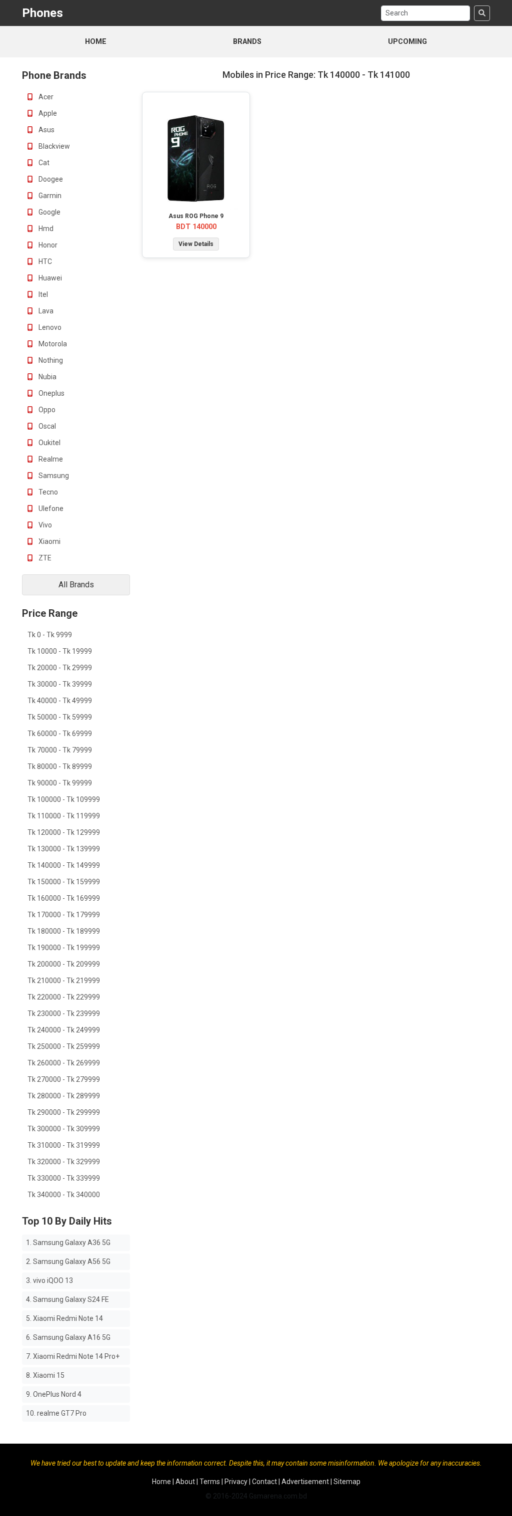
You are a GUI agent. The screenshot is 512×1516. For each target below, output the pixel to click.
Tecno (47, 492)
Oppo (46, 410)
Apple (47, 113)
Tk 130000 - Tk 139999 (64, 849)
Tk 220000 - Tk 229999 (64, 997)
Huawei (49, 278)
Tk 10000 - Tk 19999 (60, 651)
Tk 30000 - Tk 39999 (60, 684)
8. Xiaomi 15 (45, 1375)
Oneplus (50, 393)
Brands (247, 41)
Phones (42, 13)
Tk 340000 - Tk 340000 (64, 1195)
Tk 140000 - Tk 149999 (64, 865)
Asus (45, 130)
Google (48, 212)
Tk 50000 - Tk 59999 (60, 717)
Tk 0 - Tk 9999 (50, 635)
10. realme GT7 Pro (56, 1413)
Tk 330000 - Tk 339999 (64, 1178)
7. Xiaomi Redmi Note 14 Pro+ (73, 1356)
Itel (42, 294)
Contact (264, 1482)
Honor (47, 245)
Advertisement (305, 1482)
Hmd (45, 229)
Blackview (53, 146)
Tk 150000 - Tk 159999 (64, 882)
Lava (45, 311)
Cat (43, 163)
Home (95, 41)
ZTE (44, 558)
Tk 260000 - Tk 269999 (64, 1063)
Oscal (46, 426)
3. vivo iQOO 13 (49, 1280)
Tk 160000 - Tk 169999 (64, 898)
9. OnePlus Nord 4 (54, 1394)
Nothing (50, 360)
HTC (44, 261)
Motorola (52, 344)
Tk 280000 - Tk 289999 (64, 1096)
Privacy (236, 1482)
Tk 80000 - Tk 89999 (60, 766)
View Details (196, 244)
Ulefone (50, 508)
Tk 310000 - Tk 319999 (64, 1145)
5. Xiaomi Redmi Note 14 (64, 1318)
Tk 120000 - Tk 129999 (64, 832)
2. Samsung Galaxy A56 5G (68, 1261)
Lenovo (49, 327)
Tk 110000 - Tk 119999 (64, 816)
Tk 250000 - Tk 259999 (64, 1046)
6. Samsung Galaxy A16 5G (68, 1337)
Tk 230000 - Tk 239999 (64, 1013)
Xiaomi (48, 541)
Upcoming (407, 41)
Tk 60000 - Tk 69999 (60, 734)
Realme (50, 459)
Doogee (50, 179)
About (185, 1482)
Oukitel (48, 443)
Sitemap (347, 1482)
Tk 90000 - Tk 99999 (60, 783)
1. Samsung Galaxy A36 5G (68, 1243)
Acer (45, 97)
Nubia (46, 377)
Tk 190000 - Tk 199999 (64, 948)
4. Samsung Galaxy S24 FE (67, 1299)
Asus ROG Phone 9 (196, 216)
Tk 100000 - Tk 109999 (64, 799)
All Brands (76, 584)
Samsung (53, 476)
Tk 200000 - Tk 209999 (64, 964)
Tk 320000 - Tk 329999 (64, 1162)
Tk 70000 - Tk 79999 (60, 750)
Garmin (49, 196)
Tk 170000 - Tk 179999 (64, 915)
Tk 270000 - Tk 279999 (64, 1079)
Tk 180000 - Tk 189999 (64, 931)
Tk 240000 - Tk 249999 (64, 1030)
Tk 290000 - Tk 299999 (64, 1112)
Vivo (44, 525)
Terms (210, 1482)
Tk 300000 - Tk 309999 (64, 1129)
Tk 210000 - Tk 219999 (64, 981)
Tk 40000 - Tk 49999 (60, 701)
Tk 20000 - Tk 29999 (60, 668)
